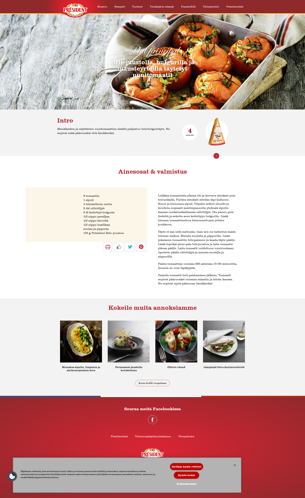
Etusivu (102, 6)
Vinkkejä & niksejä (162, 6)
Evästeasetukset (186, 483)
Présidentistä (234, 6)
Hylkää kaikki (186, 475)
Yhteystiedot (211, 6)
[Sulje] (234, 465)
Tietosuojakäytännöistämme (153, 436)
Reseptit (119, 6)
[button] (12, 476)
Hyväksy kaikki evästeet (186, 466)
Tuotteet (137, 6)
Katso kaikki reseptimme (152, 383)
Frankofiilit (188, 6)
